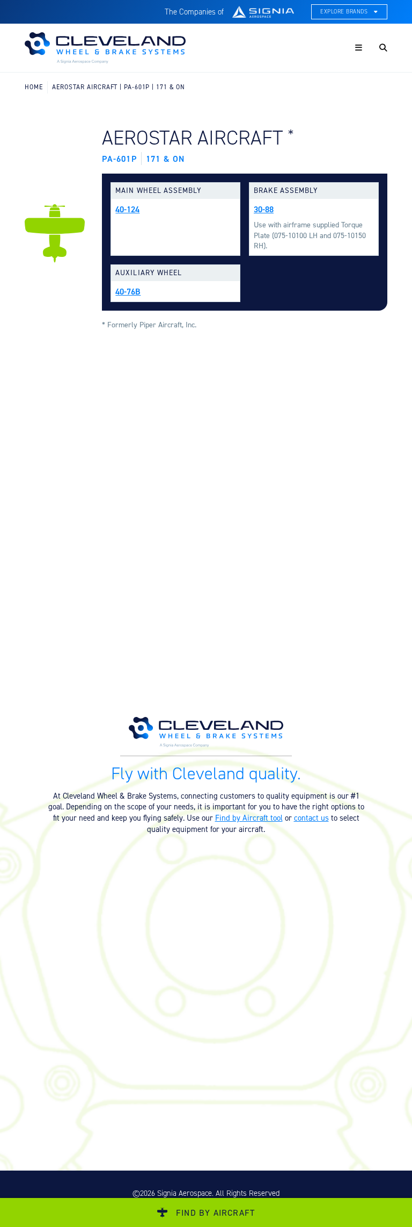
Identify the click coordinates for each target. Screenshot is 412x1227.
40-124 (127, 209)
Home (34, 87)
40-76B (128, 291)
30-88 (264, 209)
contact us (311, 818)
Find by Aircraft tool (249, 818)
